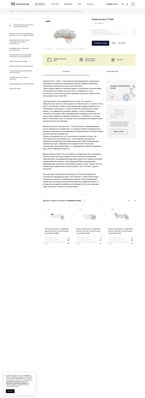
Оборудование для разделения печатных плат (20, 71)
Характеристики (112, 71)
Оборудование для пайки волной (21, 66)
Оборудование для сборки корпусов (18, 78)
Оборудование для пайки (18, 61)
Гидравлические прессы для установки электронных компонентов (19, 42)
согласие (26, 375)
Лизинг (114, 43)
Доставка (121, 43)
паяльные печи (74, 201)
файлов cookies (17, 377)
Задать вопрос (118, 131)
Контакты (90, 4)
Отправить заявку (100, 43)
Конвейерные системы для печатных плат (18, 49)
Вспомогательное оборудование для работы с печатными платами (21, 34)
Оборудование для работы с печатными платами (24, 25)
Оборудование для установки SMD (21, 84)
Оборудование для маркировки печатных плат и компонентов (20, 55)
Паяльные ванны (15, 88)
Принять (10, 391)
